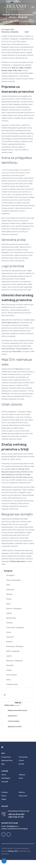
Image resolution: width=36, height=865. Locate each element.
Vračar (21, 778)
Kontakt (21, 764)
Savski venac (23, 796)
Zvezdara (5, 792)
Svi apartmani (6, 757)
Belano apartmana (18, 561)
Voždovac (22, 775)
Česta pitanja (23, 757)
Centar (4, 775)
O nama (21, 760)
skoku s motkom (25, 68)
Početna (5, 21)
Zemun (4, 796)
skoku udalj (17, 70)
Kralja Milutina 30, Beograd (18, 829)
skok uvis (15, 68)
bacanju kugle (7, 70)
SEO (15, 851)
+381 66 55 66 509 (16, 814)
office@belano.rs (12, 826)
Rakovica (22, 792)
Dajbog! (11, 851)
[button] (18, 1)
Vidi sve (18, 702)
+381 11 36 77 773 (16, 817)
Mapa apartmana (7, 760)
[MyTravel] (16, 7)
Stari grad (5, 782)
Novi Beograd (6, 778)
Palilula (4, 799)
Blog (11, 21)
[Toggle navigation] (32, 7)
